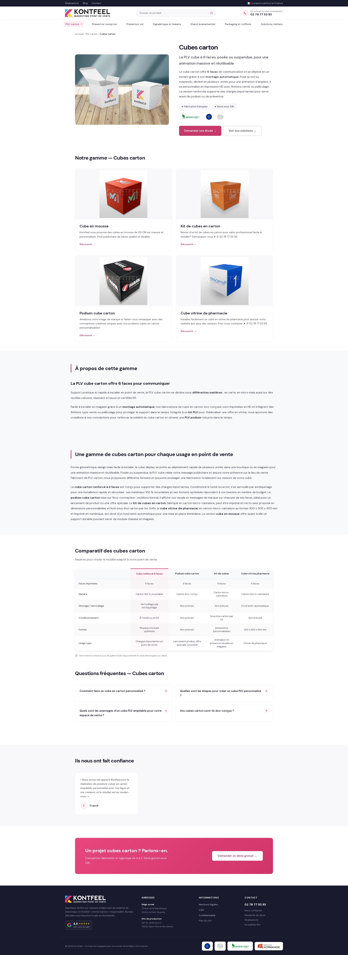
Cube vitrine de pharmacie (204, 313)
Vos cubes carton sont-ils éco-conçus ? (207, 711)
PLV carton (72, 24)
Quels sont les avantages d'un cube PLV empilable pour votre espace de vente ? (120, 713)
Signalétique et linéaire (167, 24)
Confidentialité (207, 915)
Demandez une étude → (200, 131)
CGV (201, 909)
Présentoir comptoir (104, 24)
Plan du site (205, 920)
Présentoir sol (135, 24)
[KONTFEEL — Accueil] (87, 13)
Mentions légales (208, 904)
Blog (85, 3)
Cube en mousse (94, 226)
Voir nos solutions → (242, 131)
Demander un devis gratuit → (237, 856)
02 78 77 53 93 (255, 904)
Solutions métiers (272, 24)
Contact (96, 3)
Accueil (79, 34)
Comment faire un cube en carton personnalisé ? (112, 691)
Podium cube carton (97, 313)
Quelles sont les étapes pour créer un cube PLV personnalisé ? (220, 693)
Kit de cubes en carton (200, 226)
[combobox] (174, 13)
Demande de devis (255, 915)
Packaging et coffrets (238, 24)
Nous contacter (253, 910)
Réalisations (72, 3)
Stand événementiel (202, 24)
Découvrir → (87, 244)
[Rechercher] (211, 13)
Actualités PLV (252, 924)
